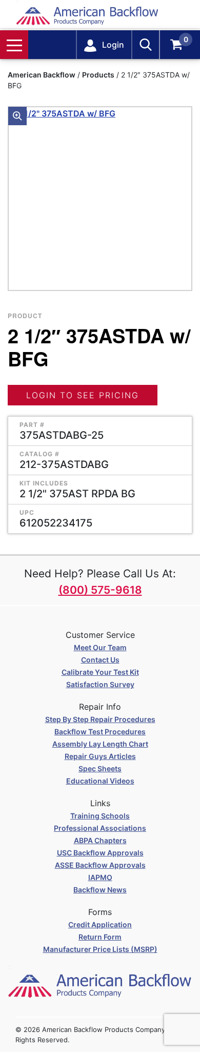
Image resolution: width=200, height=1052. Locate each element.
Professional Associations (100, 828)
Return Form (100, 936)
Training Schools (100, 815)
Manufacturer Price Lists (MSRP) (100, 949)
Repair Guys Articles (100, 756)
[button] (17, 116)
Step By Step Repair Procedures (100, 719)
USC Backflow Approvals (100, 852)
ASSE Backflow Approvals (100, 865)
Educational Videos (100, 780)
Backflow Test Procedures (100, 731)
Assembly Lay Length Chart (100, 743)
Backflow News (100, 889)
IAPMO (100, 877)
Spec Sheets (100, 768)
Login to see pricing (82, 395)
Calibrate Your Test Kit (100, 672)
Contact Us (100, 659)
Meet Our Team (100, 647)
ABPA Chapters (100, 840)
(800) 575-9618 (100, 589)
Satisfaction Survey (100, 684)
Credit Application (100, 924)
